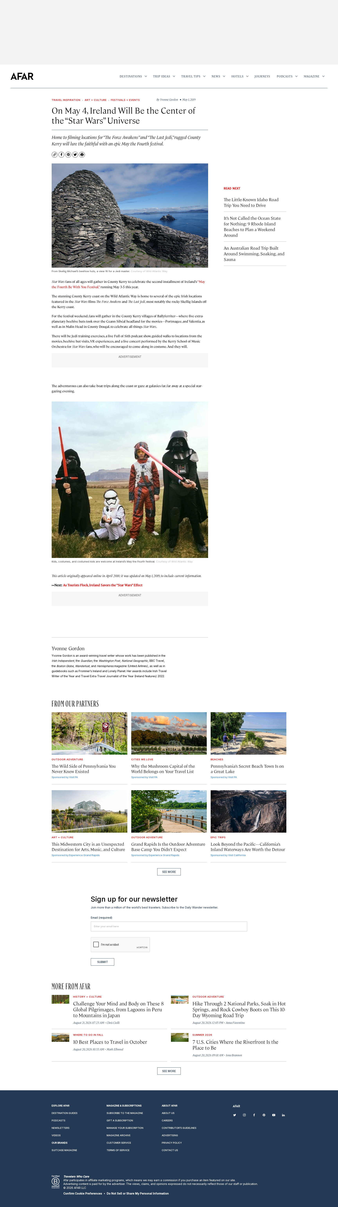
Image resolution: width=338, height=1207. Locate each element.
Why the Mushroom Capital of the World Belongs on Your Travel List (163, 768)
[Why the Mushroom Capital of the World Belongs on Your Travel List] (169, 733)
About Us (168, 1113)
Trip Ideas (161, 76)
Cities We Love (142, 759)
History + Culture (87, 996)
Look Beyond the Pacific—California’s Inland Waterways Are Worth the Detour (248, 846)
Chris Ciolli (113, 1022)
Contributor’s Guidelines (179, 1127)
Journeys (262, 76)
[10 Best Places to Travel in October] (60, 1037)
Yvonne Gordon (68, 648)
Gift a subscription (120, 1120)
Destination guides (64, 1113)
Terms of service (118, 1150)
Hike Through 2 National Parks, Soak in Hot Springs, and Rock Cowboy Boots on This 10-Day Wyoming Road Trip (239, 1009)
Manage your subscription (125, 1127)
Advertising (170, 1135)
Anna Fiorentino (235, 1022)
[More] (146, 76)
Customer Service (119, 1142)
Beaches (217, 759)
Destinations (131, 76)
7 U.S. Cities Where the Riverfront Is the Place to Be (235, 1044)
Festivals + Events (125, 99)
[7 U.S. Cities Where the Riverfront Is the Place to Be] (180, 1037)
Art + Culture (96, 99)
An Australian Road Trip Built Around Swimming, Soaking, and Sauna (254, 253)
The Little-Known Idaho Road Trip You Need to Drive (251, 202)
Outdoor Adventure (67, 759)
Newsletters (60, 1127)
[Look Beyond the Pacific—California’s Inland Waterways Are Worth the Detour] (248, 811)
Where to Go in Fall (88, 1034)
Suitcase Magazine (64, 1150)
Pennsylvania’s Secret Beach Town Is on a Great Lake (247, 768)
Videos (56, 1135)
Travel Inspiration (66, 99)
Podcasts (285, 76)
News (216, 76)
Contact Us (170, 1150)
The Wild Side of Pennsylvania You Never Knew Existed (84, 768)
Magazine (312, 76)
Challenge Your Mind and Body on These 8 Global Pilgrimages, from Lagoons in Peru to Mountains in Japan (118, 1009)
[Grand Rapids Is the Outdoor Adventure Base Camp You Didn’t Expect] (169, 811)
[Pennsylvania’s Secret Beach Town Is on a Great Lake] (248, 733)
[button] (82, 1193)
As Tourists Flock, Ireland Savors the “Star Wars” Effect (102, 585)
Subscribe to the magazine (125, 1113)
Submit (102, 962)
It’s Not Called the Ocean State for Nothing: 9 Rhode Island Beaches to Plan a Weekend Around (252, 226)
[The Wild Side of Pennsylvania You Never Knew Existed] (89, 733)
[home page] (22, 76)
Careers (167, 1120)
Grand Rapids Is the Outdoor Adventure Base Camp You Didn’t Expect (168, 846)
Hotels (237, 76)
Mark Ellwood (115, 1049)
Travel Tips (190, 76)
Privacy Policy (172, 1142)
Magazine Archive (118, 1135)
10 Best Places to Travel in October (110, 1041)
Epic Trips (218, 837)
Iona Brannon (234, 1055)
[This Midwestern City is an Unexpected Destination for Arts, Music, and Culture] (89, 811)
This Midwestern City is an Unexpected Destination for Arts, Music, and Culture (88, 846)
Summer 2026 (202, 1034)
